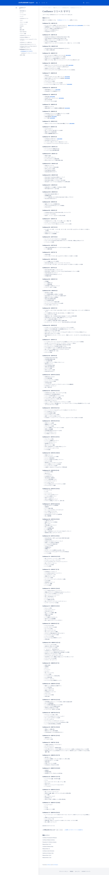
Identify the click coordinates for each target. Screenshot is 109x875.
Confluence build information (48, 850)
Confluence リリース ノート (25, 49)
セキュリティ (77, 871)
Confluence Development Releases (50, 837)
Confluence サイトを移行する (26, 42)
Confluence (49, 864)
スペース (21, 12)
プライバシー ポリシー (63, 871)
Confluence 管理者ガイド (25, 37)
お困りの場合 (22, 55)
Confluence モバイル (24, 18)
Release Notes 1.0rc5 (47, 855)
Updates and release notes (48, 853)
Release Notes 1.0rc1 (47, 844)
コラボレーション (23, 24)
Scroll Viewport (55, 864)
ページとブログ (23, 14)
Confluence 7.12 (22, 7)
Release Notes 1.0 (46, 848)
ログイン (88, 2)
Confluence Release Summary (49, 839)
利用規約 (71, 871)
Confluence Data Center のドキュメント (28, 44)
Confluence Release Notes (48, 846)
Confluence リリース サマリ (27, 51)
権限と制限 (22, 29)
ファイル (21, 16)
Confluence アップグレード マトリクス (29, 53)
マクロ (21, 20)
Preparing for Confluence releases (49, 842)
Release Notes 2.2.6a (47, 857)
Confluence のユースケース (25, 35)
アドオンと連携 (23, 33)
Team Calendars (23, 31)
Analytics (21, 26)
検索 (84, 3)
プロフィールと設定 (24, 22)
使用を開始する (23, 10)
